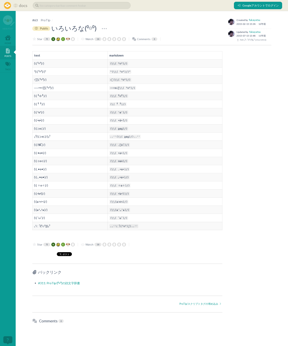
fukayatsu (254, 20)
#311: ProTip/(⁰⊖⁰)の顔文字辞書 (59, 283)
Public (43, 28)
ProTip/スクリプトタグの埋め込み (199, 303)
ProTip (45, 20)
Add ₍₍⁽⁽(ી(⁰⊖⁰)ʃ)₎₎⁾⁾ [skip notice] (252, 40)
